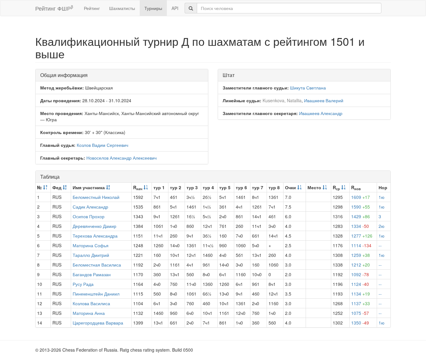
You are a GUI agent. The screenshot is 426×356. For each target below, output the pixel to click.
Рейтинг (92, 8)
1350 (360, 323)
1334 (360, 226)
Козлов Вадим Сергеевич (102, 145)
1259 (360, 255)
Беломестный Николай (96, 197)
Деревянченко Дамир (94, 226)
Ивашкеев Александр (320, 113)
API (175, 8)
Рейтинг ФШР (54, 8)
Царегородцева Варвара (98, 323)
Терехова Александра (95, 236)
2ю (382, 226)
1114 (361, 245)
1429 (360, 216)
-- (380, 245)
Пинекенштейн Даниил (96, 294)
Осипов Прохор (88, 216)
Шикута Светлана (308, 87)
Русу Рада (83, 284)
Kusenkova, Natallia (282, 100)
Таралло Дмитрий (91, 255)
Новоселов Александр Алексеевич (121, 158)
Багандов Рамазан (92, 274)
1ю (382, 197)
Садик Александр (90, 207)
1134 (360, 294)
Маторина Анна (89, 313)
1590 (360, 207)
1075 (360, 313)
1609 (360, 197)
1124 (360, 284)
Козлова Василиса (91, 303)
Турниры (153, 8)
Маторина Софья (91, 245)
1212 (360, 265)
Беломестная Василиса (97, 265)
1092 (360, 274)
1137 (360, 303)
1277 (361, 236)
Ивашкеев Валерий (323, 100)
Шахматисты (122, 8)
